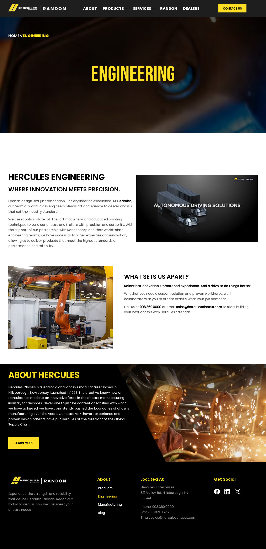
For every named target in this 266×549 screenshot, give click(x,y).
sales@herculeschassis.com (199, 306)
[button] (250, 237)
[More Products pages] (126, 8)
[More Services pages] (153, 8)
